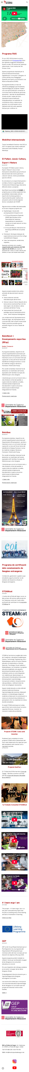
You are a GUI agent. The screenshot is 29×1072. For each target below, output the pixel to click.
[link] (14, 123)
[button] (2, 2)
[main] (14, 53)
